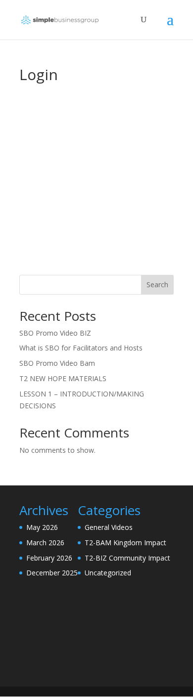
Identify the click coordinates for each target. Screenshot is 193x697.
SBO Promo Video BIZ (55, 333)
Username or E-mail (55, 110)
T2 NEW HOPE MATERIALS (62, 378)
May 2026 (42, 527)
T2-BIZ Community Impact (127, 558)
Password (36, 153)
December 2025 (52, 572)
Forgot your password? (96, 255)
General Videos (109, 527)
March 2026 (45, 542)
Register (136, 225)
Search (157, 284)
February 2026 (49, 558)
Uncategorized (108, 572)
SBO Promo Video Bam (57, 363)
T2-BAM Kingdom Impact (125, 542)
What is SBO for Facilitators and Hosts (81, 347)
